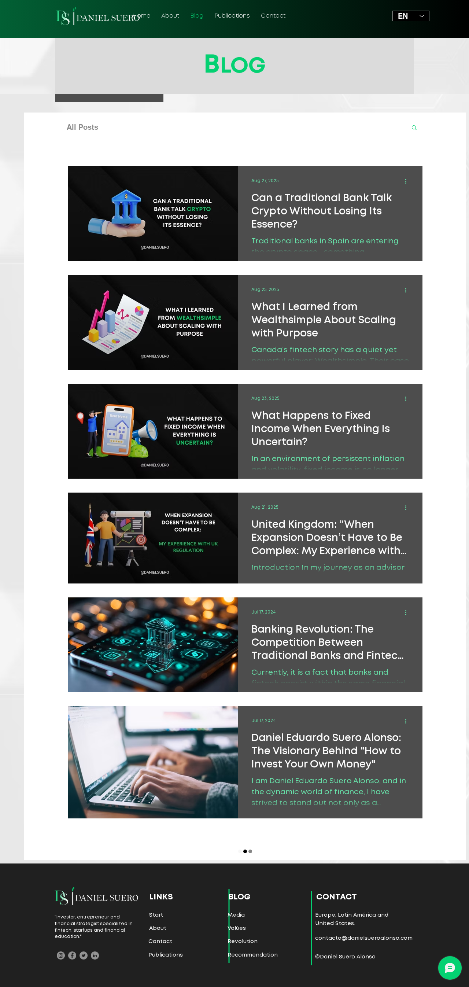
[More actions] (408, 181)
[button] (414, 128)
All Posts (82, 127)
